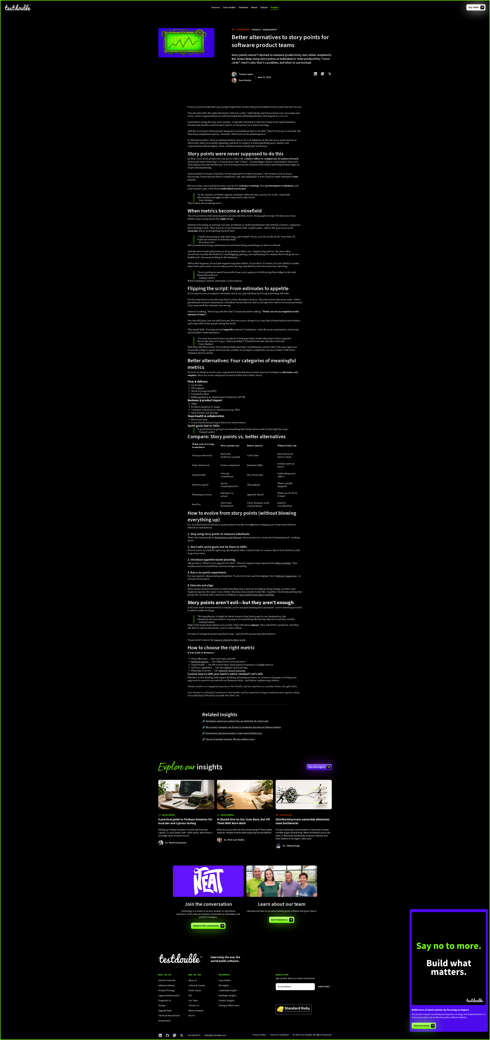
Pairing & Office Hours (229, 1005)
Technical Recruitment (169, 1015)
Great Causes (194, 990)
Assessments (164, 1020)
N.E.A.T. (191, 1015)
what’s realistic (283, 563)
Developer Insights (227, 995)
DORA (261, 664)
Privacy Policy (259, 1034)
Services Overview (166, 980)
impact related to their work (229, 640)
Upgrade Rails (165, 1010)
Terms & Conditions (279, 1034)
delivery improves (287, 576)
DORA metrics (198, 397)
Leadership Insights (228, 990)
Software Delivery (166, 985)
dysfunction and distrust (228, 537)
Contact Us (193, 1005)
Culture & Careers (196, 985)
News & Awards (195, 1010)
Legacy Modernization (168, 995)
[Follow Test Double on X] (182, 1035)
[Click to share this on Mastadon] (323, 74)
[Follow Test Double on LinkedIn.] (160, 1035)
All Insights (224, 985)
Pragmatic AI (164, 1000)
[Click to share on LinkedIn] (315, 74)
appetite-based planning (232, 670)
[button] (215, 7)
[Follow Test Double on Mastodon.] (175, 1035)
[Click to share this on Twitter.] (330, 74)
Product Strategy (166, 990)
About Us (192, 980)
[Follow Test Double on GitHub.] (167, 1035)
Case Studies (229, 7)
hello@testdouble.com (215, 1035)
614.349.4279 (194, 1035)
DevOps (162, 1005)
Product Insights (227, 1000)
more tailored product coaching (256, 594)
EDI (190, 995)
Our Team (193, 1000)
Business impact (200, 661)
